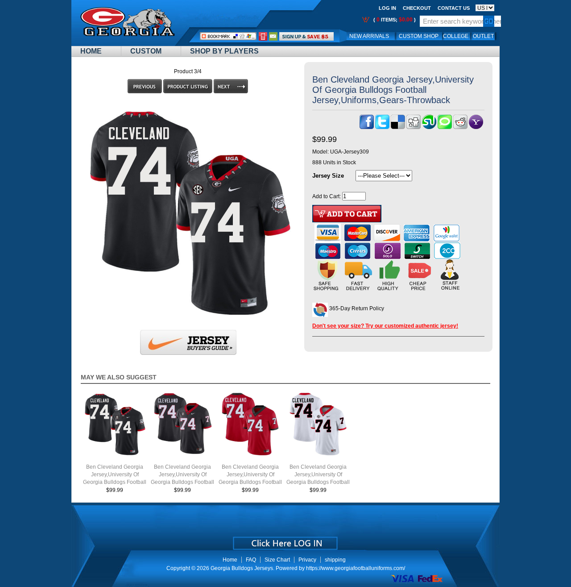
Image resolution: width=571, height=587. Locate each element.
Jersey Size (328, 175)
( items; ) (394, 19)
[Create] (284, 540)
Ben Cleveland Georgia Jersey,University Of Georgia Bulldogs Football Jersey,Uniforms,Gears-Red (250, 482)
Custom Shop (419, 36)
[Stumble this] (429, 127)
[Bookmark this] (476, 127)
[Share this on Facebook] (367, 127)
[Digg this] (413, 127)
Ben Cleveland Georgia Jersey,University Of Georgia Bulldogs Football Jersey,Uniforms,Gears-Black (182, 482)
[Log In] (306, 36)
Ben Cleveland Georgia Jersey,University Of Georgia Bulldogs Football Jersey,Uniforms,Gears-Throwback (114, 482)
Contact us (454, 8)
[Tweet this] (382, 127)
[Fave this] (445, 127)
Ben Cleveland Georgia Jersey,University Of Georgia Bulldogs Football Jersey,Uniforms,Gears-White (318, 482)
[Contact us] (273, 36)
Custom (145, 51)
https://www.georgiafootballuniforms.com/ (355, 568)
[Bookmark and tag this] (460, 127)
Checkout (417, 8)
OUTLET (483, 36)
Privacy (307, 560)
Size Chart (277, 560)
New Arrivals (369, 36)
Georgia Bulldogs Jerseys (242, 568)
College (455, 36)
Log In (387, 8)
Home (91, 51)
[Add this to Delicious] (398, 127)
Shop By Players (224, 51)
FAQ (251, 560)
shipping (335, 560)
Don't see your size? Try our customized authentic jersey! (385, 326)
